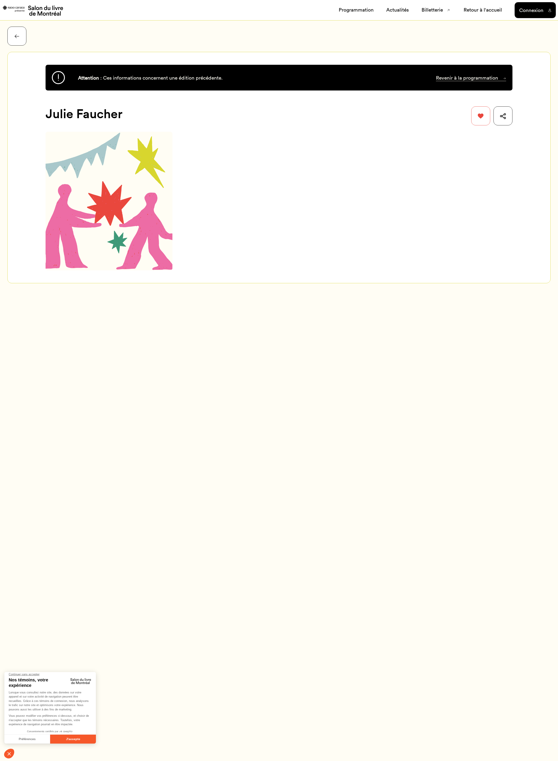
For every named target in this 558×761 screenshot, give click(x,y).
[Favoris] (480, 115)
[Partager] (502, 115)
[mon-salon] (32, 10)
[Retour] (16, 36)
